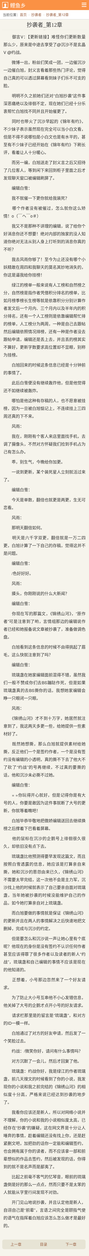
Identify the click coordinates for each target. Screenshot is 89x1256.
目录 (43, 1244)
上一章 (15, 1244)
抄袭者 (36, 14)
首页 (23, 14)
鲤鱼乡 (18, 5)
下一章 (70, 1244)
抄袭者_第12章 (57, 14)
